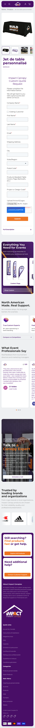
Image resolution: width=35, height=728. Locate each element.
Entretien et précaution (10, 647)
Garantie (5, 644)
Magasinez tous (8, 636)
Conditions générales (9, 662)
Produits (10, 9)
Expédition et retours (9, 658)
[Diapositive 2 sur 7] (15, 50)
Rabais (5, 705)
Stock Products (7, 674)
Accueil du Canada (9, 629)
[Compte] (25, 4)
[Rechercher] (9, 4)
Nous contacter (8, 701)
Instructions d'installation (11, 633)
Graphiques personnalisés (11, 683)
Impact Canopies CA (12, 710)
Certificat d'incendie (9, 651)
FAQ (4, 640)
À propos (6, 697)
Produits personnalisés (10, 671)
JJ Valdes (13, 387)
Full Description (8, 229)
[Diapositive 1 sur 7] (6, 50)
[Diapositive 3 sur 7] (24, 50)
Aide (4, 694)
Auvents (5, 686)
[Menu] (5, 4)
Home (4, 9)
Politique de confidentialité (11, 655)
